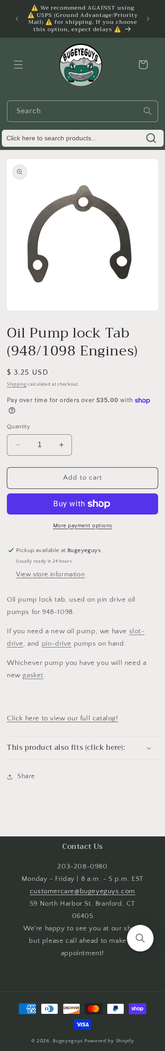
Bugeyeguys (68, 1041)
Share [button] (26, 776)
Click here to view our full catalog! (62, 718)
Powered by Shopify (109, 1041)
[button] (18, 65)
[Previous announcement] (17, 19)
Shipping (17, 384)
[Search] (148, 111)
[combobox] (82, 111)
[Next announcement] (148, 19)
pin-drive (57, 643)
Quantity (18, 426)
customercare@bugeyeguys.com (82, 891)
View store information (50, 574)
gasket (33, 675)
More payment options (82, 526)
